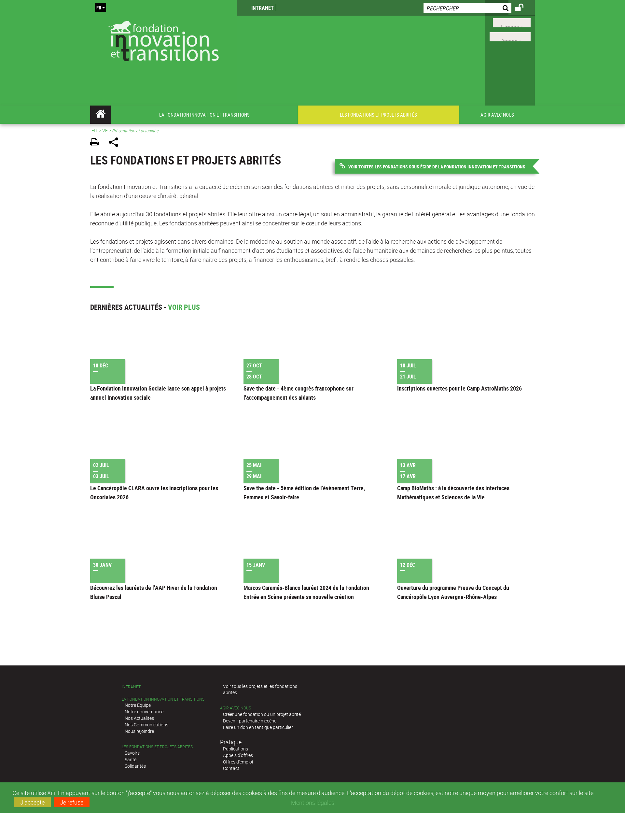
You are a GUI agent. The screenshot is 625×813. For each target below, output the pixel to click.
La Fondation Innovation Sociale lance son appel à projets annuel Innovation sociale (158, 392)
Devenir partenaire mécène (249, 721)
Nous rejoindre (139, 731)
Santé (130, 759)
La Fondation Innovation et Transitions (163, 699)
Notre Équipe (138, 705)
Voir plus (184, 307)
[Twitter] (512, 22)
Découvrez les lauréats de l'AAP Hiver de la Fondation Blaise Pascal (153, 592)
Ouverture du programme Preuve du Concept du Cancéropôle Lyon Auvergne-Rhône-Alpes (453, 592)
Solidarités (135, 766)
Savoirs (132, 753)
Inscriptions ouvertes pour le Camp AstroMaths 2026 (459, 388)
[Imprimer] (97, 143)
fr (98, 7)
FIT (94, 130)
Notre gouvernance (144, 711)
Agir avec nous (235, 708)
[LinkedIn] (510, 36)
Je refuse (71, 802)
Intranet (262, 7)
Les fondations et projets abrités (157, 746)
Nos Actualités (139, 718)
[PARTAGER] (116, 143)
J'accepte (32, 802)
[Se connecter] (523, 8)
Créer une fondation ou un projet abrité (262, 714)
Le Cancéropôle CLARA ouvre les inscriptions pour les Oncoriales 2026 (154, 492)
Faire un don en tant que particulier (258, 727)
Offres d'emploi (238, 762)
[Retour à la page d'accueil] (163, 39)
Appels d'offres (238, 755)
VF (105, 130)
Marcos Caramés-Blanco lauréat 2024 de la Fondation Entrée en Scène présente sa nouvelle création (306, 592)
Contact (231, 768)
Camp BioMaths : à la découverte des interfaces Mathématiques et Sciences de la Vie (453, 492)
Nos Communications (146, 724)
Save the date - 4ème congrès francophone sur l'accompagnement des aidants (298, 392)
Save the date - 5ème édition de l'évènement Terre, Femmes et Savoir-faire (304, 492)
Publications (235, 749)
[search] (467, 8)
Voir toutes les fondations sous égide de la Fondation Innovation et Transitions (436, 167)
